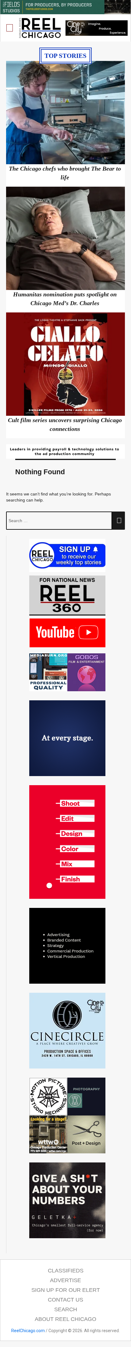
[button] (9, 28)
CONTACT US (65, 1300)
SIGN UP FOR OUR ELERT (65, 1290)
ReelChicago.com (28, 1330)
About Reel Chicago (65, 1319)
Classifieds (65, 1271)
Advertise (65, 1280)
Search (65, 1309)
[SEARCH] (118, 521)
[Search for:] (59, 520)
